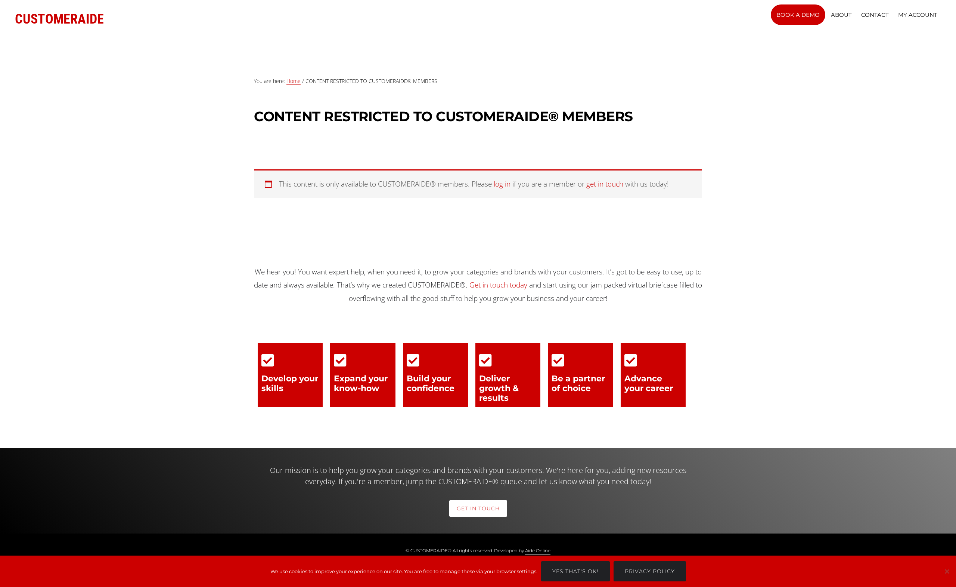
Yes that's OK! (575, 571)
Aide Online (537, 550)
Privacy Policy (650, 571)
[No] (946, 571)
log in (502, 184)
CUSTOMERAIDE (59, 19)
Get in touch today (498, 285)
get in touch (604, 184)
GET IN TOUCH (478, 508)
